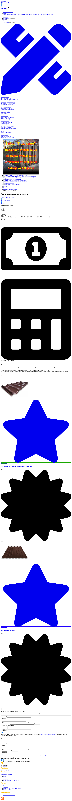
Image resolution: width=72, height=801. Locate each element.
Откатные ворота (27, 14)
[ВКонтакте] (1, 760)
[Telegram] (3, 760)
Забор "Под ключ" (7, 14)
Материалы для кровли (37, 14)
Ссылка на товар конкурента (9, 725)
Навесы (45, 14)
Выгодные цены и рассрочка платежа (12, 788)
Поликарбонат (50, 14)
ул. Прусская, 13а (5, 8)
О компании (6, 22)
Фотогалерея (6, 18)
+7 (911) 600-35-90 (5, 770)
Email (3, 722)
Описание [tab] (3, 361)
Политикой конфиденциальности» (48, 734)
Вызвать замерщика (8, 12)
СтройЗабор (3, 1)
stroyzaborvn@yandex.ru (6, 774)
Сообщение (4, 729)
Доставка (5, 20)
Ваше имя (4, 716)
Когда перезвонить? (7, 750)
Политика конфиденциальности (11, 780)
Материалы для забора (17, 14)
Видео (4, 19)
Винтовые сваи (7, 789)
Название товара (6, 723)
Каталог (5, 13)
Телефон (4, 718)
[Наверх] (2, 799)
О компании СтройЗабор (9, 795)
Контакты (5, 17)
